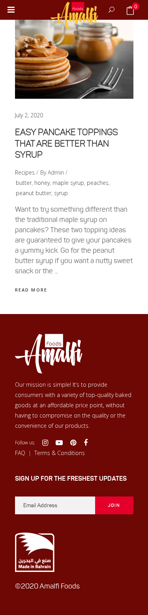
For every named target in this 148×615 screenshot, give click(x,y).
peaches (98, 182)
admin (56, 172)
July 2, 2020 (29, 115)
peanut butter (33, 193)
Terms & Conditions (59, 453)
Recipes (25, 172)
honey (42, 182)
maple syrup (68, 182)
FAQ (20, 453)
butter (24, 182)
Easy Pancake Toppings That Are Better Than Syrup (66, 143)
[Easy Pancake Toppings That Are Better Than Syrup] (74, 59)
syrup (61, 193)
